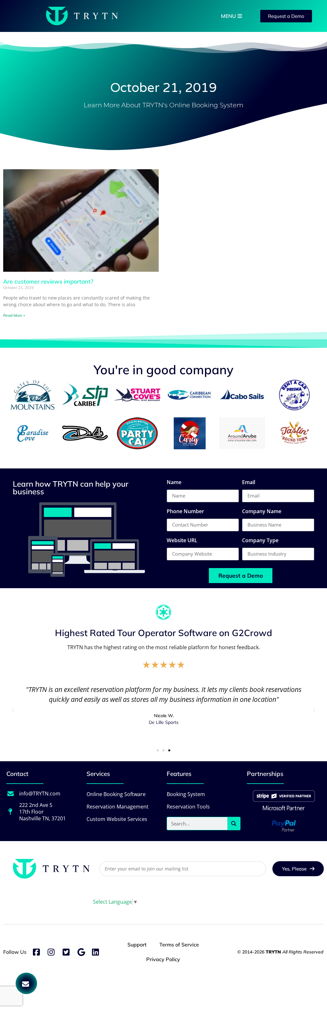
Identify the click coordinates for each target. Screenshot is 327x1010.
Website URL (182, 541)
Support (137, 944)
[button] (13, 710)
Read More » (14, 315)
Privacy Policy (163, 959)
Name (174, 483)
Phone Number (185, 512)
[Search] (233, 823)
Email (248, 483)
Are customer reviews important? (48, 281)
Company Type (260, 541)
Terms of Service (179, 944)
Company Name (261, 512)
